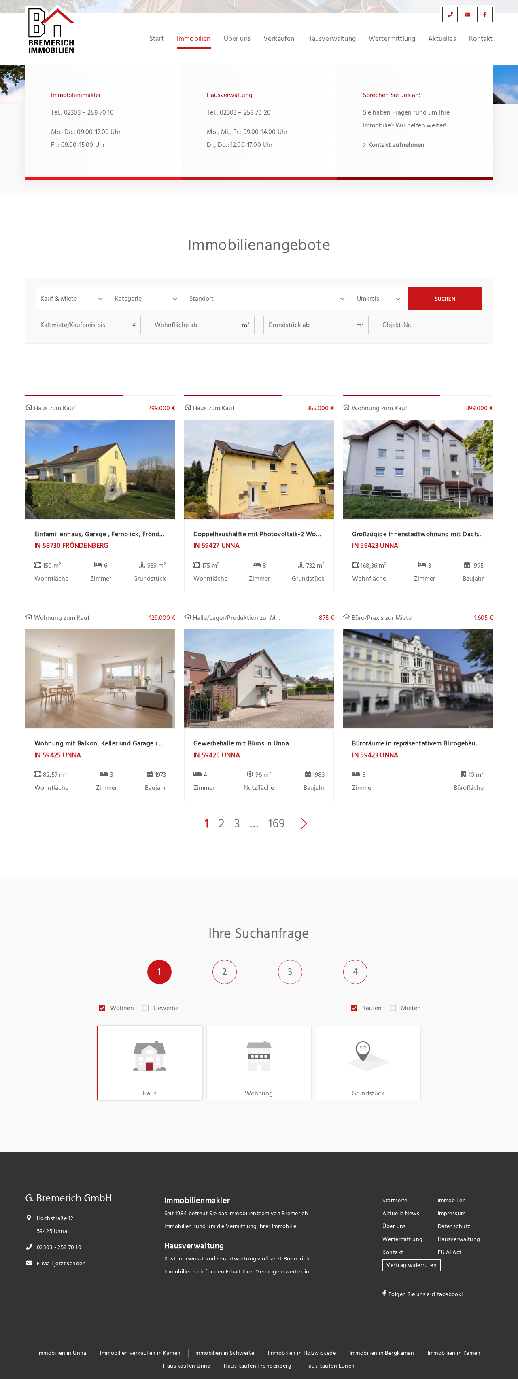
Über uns (237, 39)
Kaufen (372, 1008)
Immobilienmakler (197, 1200)
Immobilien (194, 39)
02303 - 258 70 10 (58, 1247)
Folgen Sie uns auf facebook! (425, 1294)
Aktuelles (442, 39)
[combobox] (268, 298)
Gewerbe (165, 1008)
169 (276, 824)
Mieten (411, 1008)
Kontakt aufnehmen (396, 145)
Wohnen (122, 1008)
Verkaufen (279, 39)
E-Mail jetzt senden (61, 1263)
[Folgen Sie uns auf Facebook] (485, 14)
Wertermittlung (392, 39)
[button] (73, 298)
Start (156, 39)
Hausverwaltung (331, 39)
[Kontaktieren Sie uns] (450, 14)
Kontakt (481, 39)
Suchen (445, 299)
